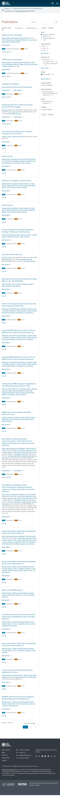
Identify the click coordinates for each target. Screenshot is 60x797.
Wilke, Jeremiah (15, 42)
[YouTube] (42, 756)
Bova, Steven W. (31, 448)
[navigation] (19, 28)
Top (55, 795)
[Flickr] (46, 756)
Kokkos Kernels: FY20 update (12, 35)
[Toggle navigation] (3, 10)
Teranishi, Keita (24, 392)
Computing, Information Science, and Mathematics (27, 8)
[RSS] (55, 756)
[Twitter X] (52, 756)
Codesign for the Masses (10, 84)
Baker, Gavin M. (6, 448)
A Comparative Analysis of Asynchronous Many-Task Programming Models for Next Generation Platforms (19, 617)
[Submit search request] (56, 22)
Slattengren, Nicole (13, 392)
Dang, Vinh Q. (10, 40)
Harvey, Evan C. (32, 40)
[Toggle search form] (52, 3)
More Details (6, 45)
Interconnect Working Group (12, 254)
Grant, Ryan (21, 450)
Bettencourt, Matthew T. (20, 309)
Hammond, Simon (17, 87)
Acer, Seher (23, 159)
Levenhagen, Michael (26, 259)
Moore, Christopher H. (18, 312)
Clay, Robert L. (17, 286)
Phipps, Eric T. (16, 389)
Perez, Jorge (5, 235)
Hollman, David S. (22, 311)
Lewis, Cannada (6, 87)
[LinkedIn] (49, 756)
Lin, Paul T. (15, 568)
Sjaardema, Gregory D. (21, 454)
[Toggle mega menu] (57, 3)
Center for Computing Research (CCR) (19, 11)
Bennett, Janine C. (26, 235)
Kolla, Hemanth (6, 312)
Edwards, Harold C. (28, 284)
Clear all (51, 28)
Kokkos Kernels (7, 156)
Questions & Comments (43, 750)
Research (7, 8)
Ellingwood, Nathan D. (21, 40)
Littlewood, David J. (15, 235)
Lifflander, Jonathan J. (13, 237)
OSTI (7, 52)
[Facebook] (36, 756)
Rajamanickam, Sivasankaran (10, 38)
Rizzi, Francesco (6, 389)
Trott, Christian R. (16, 163)
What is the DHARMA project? (12, 590)
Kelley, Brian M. (6, 42)
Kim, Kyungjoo (6, 163)
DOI (3, 52)
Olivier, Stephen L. (9, 542)
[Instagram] (39, 756)
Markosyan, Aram (7, 309)
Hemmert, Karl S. (7, 110)
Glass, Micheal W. (7, 286)
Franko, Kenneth (16, 704)
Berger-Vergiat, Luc (25, 38)
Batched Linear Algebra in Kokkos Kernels (16, 181)
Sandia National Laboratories (9, 769)
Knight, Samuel (17, 452)
